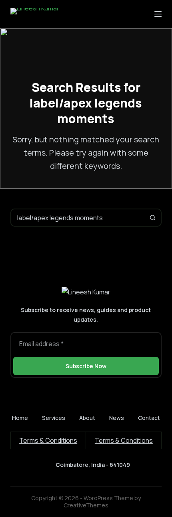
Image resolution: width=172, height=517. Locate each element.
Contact (149, 418)
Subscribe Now (86, 366)
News (116, 418)
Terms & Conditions (48, 440)
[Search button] (152, 217)
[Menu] (158, 14)
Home (20, 418)
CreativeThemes (86, 505)
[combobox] (77, 218)
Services (53, 418)
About (87, 418)
